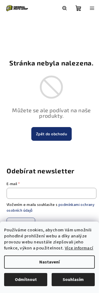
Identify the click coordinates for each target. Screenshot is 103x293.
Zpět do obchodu (51, 133)
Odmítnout (26, 280)
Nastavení (49, 262)
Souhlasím (73, 280)
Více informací (79, 248)
